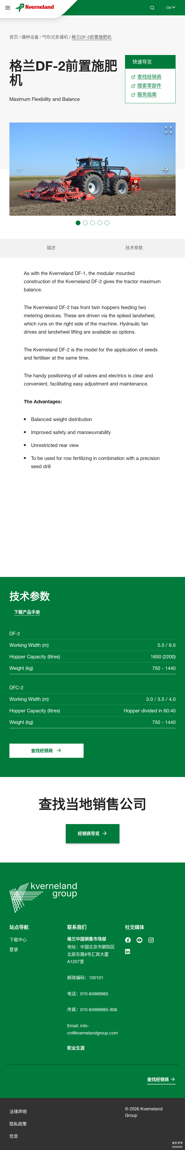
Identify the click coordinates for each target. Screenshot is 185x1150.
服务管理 (177, 1142)
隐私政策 (18, 1124)
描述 (51, 248)
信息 (13, 1136)
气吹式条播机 (55, 37)
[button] (78, 222)
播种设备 (30, 37)
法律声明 (18, 1111)
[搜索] (149, 26)
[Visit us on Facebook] (128, 939)
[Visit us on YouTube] (139, 939)
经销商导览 (88, 833)
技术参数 (134, 248)
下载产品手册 (27, 612)
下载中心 (18, 939)
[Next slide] (165, 169)
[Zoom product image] (168, 129)
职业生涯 (76, 1048)
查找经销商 (42, 750)
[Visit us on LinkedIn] (128, 951)
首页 (13, 37)
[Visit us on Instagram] (151, 939)
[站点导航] (7, 7)
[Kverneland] (34, 7)
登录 (13, 949)
